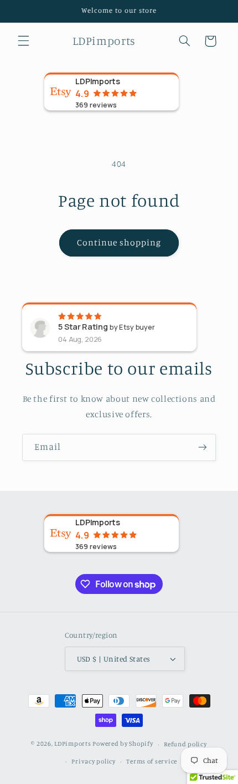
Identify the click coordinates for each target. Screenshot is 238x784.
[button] (23, 41)
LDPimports (72, 744)
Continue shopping (119, 242)
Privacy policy (93, 761)
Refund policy (185, 744)
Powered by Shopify (122, 744)
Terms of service (151, 761)
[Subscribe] (202, 447)
